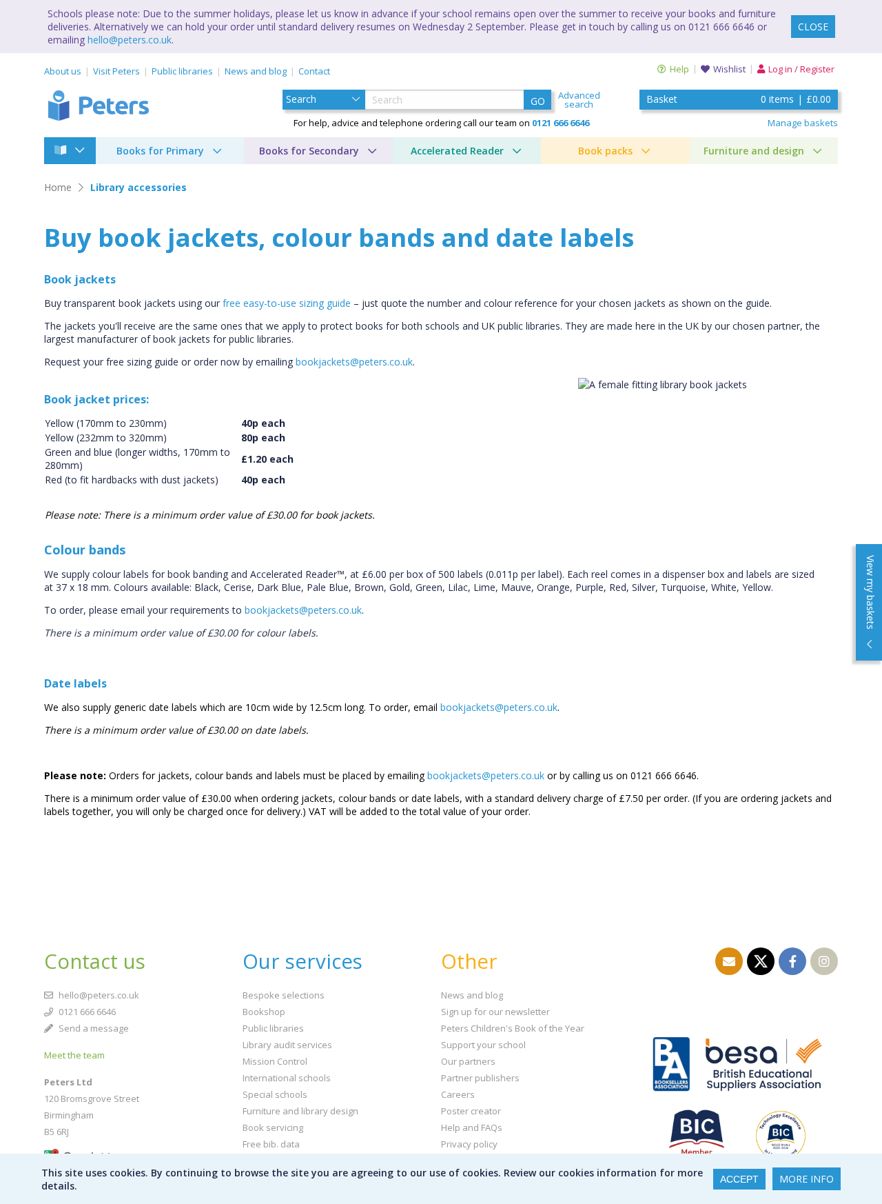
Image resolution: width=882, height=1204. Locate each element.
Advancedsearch (579, 100)
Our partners (468, 1061)
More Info (806, 1178)
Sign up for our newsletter (495, 1011)
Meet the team (74, 1055)
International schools (287, 1078)
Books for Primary (160, 150)
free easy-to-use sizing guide (287, 303)
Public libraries (182, 71)
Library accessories (138, 187)
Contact (314, 71)
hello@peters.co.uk (130, 39)
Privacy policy (469, 1144)
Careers (458, 1094)
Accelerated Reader (457, 150)
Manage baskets (803, 123)
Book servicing (273, 1127)
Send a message (93, 1028)
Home (58, 187)
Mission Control (275, 1061)
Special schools (275, 1094)
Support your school (483, 1045)
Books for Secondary (309, 150)
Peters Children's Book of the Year (512, 1028)
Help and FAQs (471, 1127)
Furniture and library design (300, 1111)
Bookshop (264, 1011)
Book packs (605, 150)
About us (62, 71)
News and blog (256, 71)
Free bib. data (271, 1144)
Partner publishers (480, 1078)
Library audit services (287, 1045)
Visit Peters (116, 71)
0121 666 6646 (86, 1011)
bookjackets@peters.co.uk (354, 361)
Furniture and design (754, 150)
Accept (739, 1179)
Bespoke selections (284, 995)
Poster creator (471, 1111)
